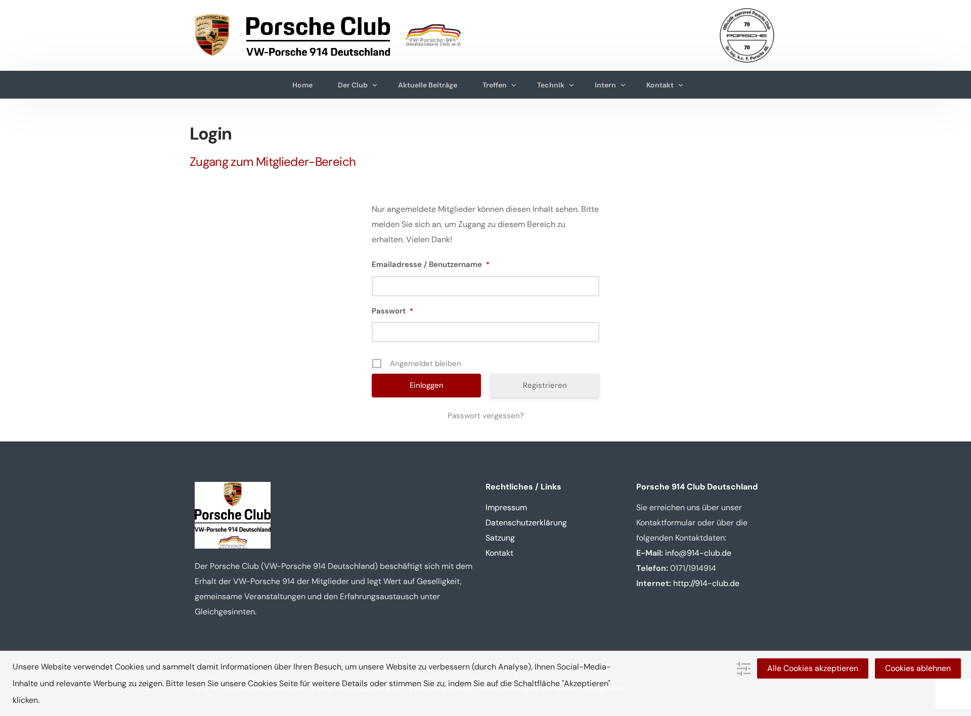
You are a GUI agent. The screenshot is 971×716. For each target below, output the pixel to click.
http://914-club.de (706, 583)
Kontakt (499, 553)
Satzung (500, 537)
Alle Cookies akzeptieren (812, 668)
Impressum (506, 507)
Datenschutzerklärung (526, 522)
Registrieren (545, 385)
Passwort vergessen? (486, 416)
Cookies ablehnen (918, 668)
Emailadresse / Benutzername (431, 264)
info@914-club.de (698, 553)
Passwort (392, 311)
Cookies (262, 683)
